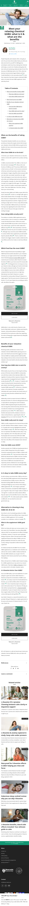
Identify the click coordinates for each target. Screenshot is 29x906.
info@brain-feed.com (6, 882)
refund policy (4, 855)
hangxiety (3, 417)
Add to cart (15, 313)
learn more (14, 317)
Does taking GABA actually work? (16, 96)
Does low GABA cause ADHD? (15, 113)
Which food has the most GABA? (14, 99)
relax (26, 5)
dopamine (21, 5)
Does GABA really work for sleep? (16, 111)
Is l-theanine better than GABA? (16, 128)
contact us (3, 851)
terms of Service (5, 858)
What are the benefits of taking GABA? (15, 91)
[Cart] (27, 2)
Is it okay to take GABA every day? (14, 116)
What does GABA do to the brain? (16, 94)
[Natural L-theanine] (14, 297)
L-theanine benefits (21, 588)
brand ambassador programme (8, 860)
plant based (5, 5)
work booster (16, 5)
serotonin (10, 5)
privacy (3, 853)
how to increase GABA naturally (17, 257)
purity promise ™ (5, 862)
